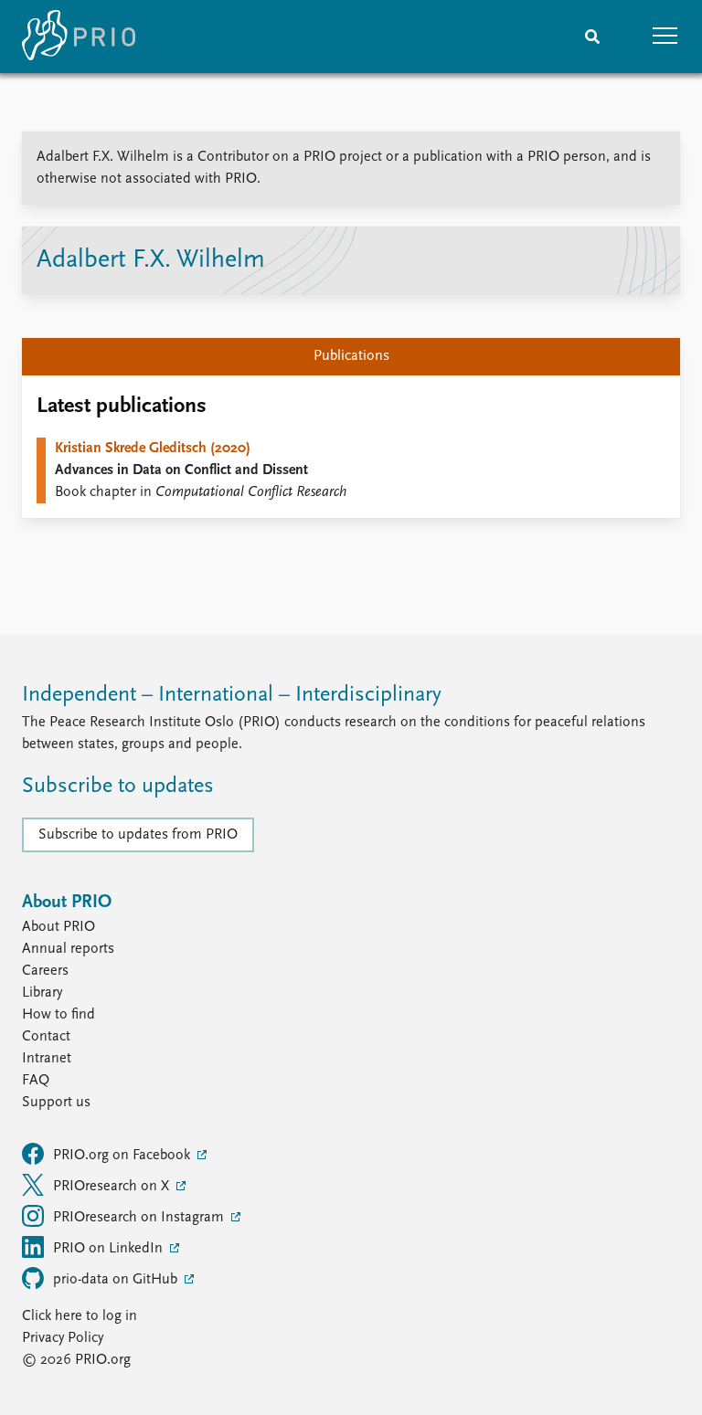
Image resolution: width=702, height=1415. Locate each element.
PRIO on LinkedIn (109, 1248)
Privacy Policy (62, 1338)
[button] (665, 36)
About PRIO (58, 927)
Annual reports (68, 949)
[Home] (78, 36)
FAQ (35, 1080)
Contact (46, 1037)
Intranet (46, 1058)
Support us (56, 1102)
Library (42, 993)
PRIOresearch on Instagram (140, 1217)
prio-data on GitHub (117, 1279)
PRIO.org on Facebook (123, 1155)
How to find (58, 1015)
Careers (45, 971)
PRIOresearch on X (113, 1186)
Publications (351, 356)
